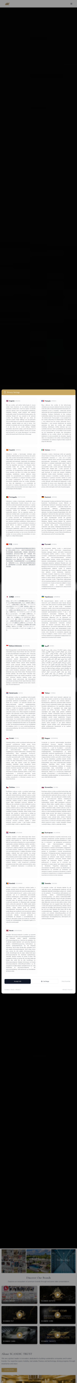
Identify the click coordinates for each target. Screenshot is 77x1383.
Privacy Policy (67, 989)
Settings (46, 981)
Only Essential (66, 981)
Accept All (17, 981)
